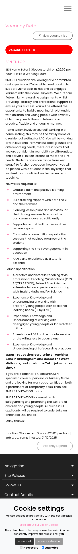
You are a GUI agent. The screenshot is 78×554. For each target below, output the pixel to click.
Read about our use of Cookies (39, 525)
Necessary (30, 547)
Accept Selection (49, 541)
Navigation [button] (14, 465)
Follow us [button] (13, 485)
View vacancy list (54, 36)
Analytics (51, 547)
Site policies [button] (15, 475)
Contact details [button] (19, 494)
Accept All (24, 541)
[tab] (39, 466)
